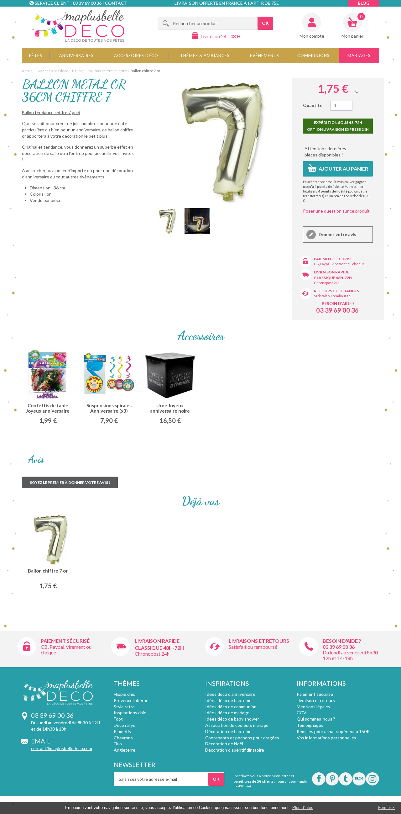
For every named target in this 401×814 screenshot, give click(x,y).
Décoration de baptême (228, 731)
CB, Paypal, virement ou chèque (339, 264)
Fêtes (35, 55)
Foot (118, 719)
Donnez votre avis (337, 234)
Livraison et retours (316, 700)
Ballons (78, 70)
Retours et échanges (336, 290)
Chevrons (123, 737)
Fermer (384, 807)
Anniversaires (76, 55)
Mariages (359, 55)
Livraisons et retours (259, 641)
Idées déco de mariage (227, 712)
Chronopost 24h (327, 283)
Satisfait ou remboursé (332, 296)
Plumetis (122, 731)
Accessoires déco (136, 55)
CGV (301, 712)
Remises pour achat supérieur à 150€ (333, 731)
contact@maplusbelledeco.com (61, 748)
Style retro (124, 706)
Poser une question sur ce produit (336, 211)
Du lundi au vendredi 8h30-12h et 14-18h (351, 655)
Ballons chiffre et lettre (107, 70)
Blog (364, 3)
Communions (313, 55)
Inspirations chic (130, 712)
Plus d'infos (302, 807)
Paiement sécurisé (333, 258)
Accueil (28, 70)
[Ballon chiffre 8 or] (166, 221)
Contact (116, 3)
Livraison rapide (331, 272)
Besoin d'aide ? (338, 303)
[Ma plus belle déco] (78, 26)
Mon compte (311, 36)
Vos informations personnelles (326, 737)
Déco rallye (124, 725)
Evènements (264, 55)
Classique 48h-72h (333, 277)
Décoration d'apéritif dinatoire (234, 750)
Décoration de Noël (224, 743)
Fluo (118, 743)
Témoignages (310, 725)
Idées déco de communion (231, 706)
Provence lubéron (131, 700)
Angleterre (124, 750)
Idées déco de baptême (228, 700)
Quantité (312, 105)
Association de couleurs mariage (236, 725)
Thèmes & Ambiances (205, 55)
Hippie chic (124, 694)
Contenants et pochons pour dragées (242, 737)
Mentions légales (313, 706)
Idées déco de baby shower (232, 719)
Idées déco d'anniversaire (230, 694)
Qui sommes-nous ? (316, 719)
